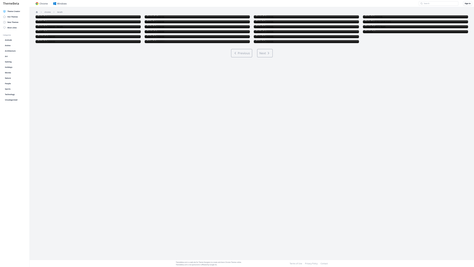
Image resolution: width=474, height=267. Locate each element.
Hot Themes (12, 17)
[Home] (37, 12)
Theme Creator (13, 11)
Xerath (60, 12)
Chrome (44, 3)
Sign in (468, 3)
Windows (62, 3)
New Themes (12, 22)
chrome (47, 12)
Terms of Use (296, 263)
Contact (324, 263)
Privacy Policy (311, 263)
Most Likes (12, 27)
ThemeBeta (11, 3)
